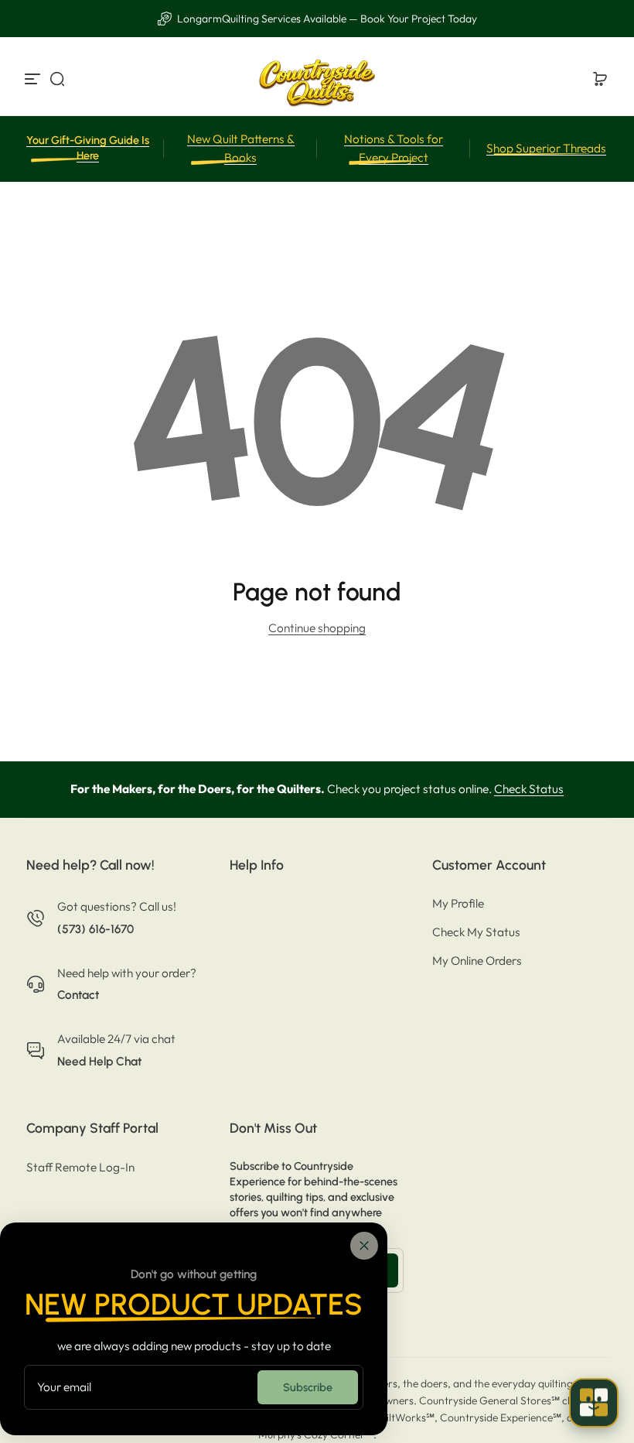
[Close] (364, 1246)
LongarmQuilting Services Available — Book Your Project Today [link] (326, 19)
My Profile (458, 903)
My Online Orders (477, 960)
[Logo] (317, 79)
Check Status (529, 788)
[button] (57, 79)
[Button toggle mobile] (34, 79)
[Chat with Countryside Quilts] (594, 1403)
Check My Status (476, 932)
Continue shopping (317, 628)
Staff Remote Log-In (80, 1167)
